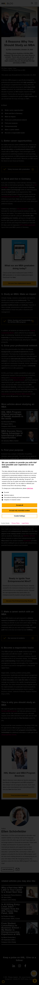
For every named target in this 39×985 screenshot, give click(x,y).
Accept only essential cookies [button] (19, 510)
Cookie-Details (5, 523)
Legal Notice (25, 523)
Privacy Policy (16, 523)
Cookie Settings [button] (19, 516)
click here (30, 488)
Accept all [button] (19, 505)
